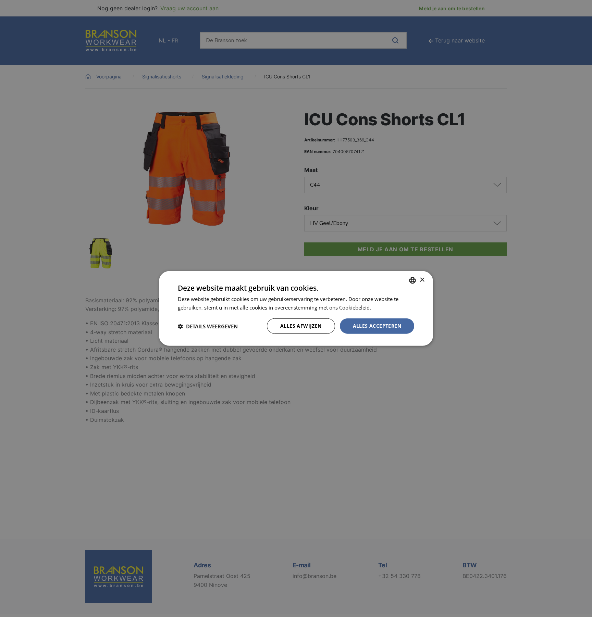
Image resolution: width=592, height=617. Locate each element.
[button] (208, 326)
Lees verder (386, 307)
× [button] (421, 279)
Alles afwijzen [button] (301, 326)
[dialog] (296, 308)
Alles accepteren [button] (377, 326)
